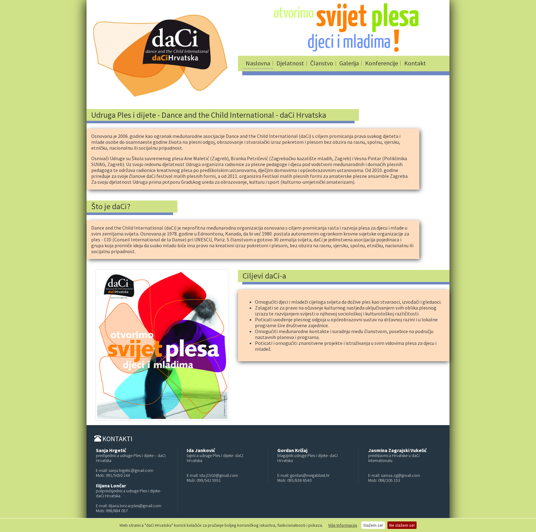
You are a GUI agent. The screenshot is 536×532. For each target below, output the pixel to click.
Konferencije (381, 63)
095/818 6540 (299, 480)
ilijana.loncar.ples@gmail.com (135, 505)
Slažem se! (373, 525)
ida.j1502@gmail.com (218, 475)
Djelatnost (290, 63)
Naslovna (258, 63)
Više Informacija (342, 525)
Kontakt (415, 63)
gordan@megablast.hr (309, 475)
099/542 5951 (209, 480)
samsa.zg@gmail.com (400, 475)
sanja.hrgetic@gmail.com (131, 470)
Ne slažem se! (402, 525)
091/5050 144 (118, 475)
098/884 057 (117, 510)
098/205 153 (389, 480)
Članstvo (321, 63)
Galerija (349, 63)
